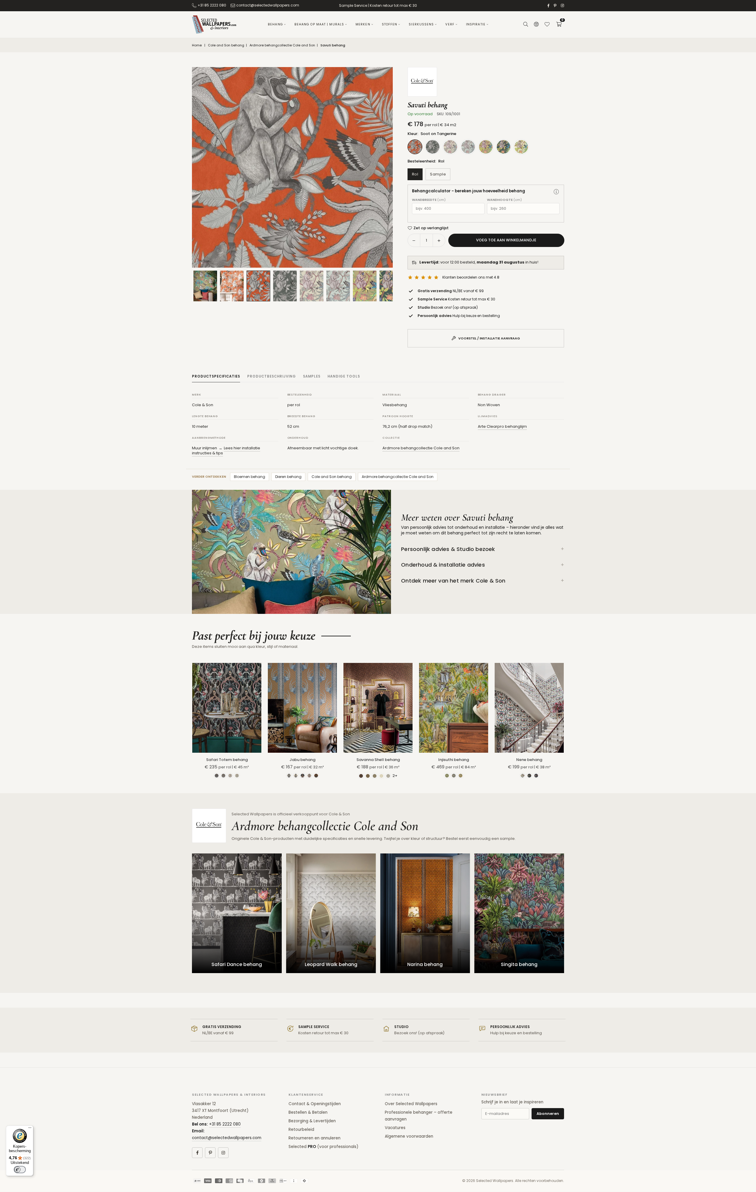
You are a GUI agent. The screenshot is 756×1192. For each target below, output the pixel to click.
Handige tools (344, 376)
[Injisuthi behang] (453, 708)
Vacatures (395, 1128)
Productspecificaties (216, 376)
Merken (363, 24)
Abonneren (548, 1113)
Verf (449, 24)
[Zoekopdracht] (525, 24)
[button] (558, 24)
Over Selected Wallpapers (411, 1104)
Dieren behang (288, 476)
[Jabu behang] (302, 708)
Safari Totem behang (227, 759)
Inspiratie (475, 24)
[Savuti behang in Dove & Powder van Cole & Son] (311, 286)
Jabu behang (302, 759)
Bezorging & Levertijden (312, 1121)
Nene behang (529, 759)
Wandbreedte (429, 200)
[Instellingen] (536, 24)
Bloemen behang (249, 476)
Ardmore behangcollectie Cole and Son (282, 45)
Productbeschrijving (271, 376)
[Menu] (29, 1129)
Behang (275, 24)
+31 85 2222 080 (212, 5)
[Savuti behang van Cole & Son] (232, 286)
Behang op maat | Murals (319, 24)
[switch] (20, 1169)
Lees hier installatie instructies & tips (226, 450)
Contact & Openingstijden (315, 1104)
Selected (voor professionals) (323, 1146)
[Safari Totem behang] (226, 708)
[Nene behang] (529, 708)
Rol (415, 174)
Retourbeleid (301, 1129)
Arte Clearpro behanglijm (502, 426)
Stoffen (389, 24)
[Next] (381, 167)
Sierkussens (421, 24)
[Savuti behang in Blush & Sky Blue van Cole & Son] (338, 286)
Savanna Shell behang (378, 759)
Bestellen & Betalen (308, 1112)
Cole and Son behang (226, 45)
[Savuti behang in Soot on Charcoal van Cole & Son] (285, 286)
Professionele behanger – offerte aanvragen (418, 1116)
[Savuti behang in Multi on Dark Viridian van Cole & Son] (391, 286)
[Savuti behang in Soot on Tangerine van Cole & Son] (258, 286)
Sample (438, 174)
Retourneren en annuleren (314, 1138)
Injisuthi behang (453, 759)
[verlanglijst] (547, 24)
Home (197, 45)
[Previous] (203, 167)
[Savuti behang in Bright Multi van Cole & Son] (365, 286)
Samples (311, 376)
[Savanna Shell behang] (378, 708)
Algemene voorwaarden (409, 1136)
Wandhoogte (504, 200)
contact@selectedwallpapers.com (267, 5)
